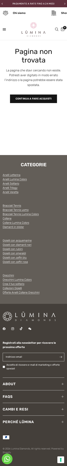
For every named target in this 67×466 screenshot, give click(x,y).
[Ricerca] (57, 29)
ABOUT (9, 384)
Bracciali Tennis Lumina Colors (21, 214)
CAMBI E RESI (15, 409)
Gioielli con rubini (13, 249)
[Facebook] (7, 329)
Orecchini (8, 275)
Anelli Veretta (10, 192)
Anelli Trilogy (10, 187)
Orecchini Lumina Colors (17, 279)
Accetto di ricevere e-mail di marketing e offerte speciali (33, 366)
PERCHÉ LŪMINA (18, 422)
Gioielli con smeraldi (14, 253)
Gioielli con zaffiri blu (15, 257)
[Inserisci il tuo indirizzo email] (60, 357)
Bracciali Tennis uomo (16, 209)
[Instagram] (15, 329)
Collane (7, 218)
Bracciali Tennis (12, 205)
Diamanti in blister (13, 227)
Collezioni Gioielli (12, 288)
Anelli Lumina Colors (15, 179)
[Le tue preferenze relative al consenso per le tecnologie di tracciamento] (60, 459)
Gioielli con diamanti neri (17, 244)
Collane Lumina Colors (16, 222)
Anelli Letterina (11, 175)
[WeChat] (32, 329)
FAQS (8, 396)
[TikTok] (24, 329)
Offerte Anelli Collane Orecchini (21, 292)
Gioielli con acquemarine (17, 240)
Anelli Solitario (11, 183)
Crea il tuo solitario (13, 284)
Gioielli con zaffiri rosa (15, 261)
